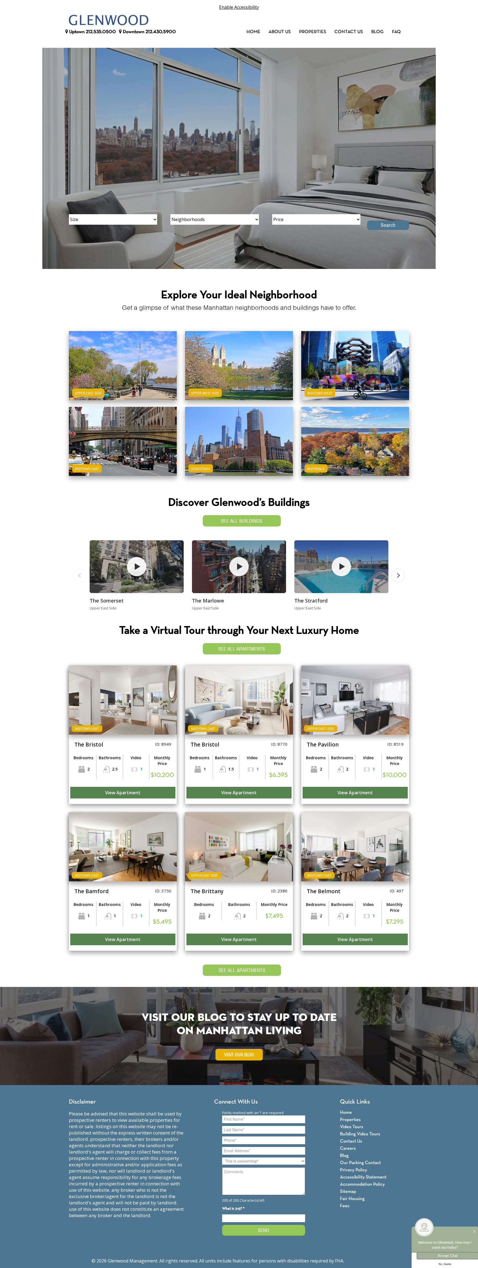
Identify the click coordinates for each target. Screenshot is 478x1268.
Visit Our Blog (239, 1054)
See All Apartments (241, 649)
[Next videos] (398, 575)
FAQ (396, 32)
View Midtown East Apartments (123, 451)
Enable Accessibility (239, 7)
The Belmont (324, 891)
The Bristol (88, 744)
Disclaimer (82, 1102)
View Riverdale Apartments (355, 451)
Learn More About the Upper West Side (239, 360)
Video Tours (351, 1127)
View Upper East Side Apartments (122, 375)
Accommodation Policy (362, 1184)
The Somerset (107, 600)
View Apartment (123, 793)
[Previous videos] (80, 575)
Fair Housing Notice (365, 1261)
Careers (348, 1148)
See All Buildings (241, 521)
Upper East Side (88, 393)
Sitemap (348, 1192)
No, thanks (445, 1264)
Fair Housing (352, 1199)
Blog (377, 32)
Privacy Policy (353, 1170)
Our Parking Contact (360, 1163)
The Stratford (311, 600)
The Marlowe (208, 600)
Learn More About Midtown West (355, 360)
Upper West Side (205, 393)
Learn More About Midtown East (123, 435)
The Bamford (91, 891)
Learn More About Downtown (239, 435)
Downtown (149, 32)
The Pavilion (323, 744)
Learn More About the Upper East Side (123, 360)
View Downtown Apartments (239, 451)
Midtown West (319, 393)
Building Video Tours (360, 1134)
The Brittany (207, 891)
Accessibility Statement (363, 1177)
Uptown (92, 32)
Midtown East (87, 469)
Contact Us (348, 32)
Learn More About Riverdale (355, 435)
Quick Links (355, 1102)
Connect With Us (236, 1102)
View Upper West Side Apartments (239, 375)
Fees (344, 1206)
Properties (312, 32)
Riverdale (316, 469)
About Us (280, 32)
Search (388, 225)
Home (253, 32)
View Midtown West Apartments (355, 375)
